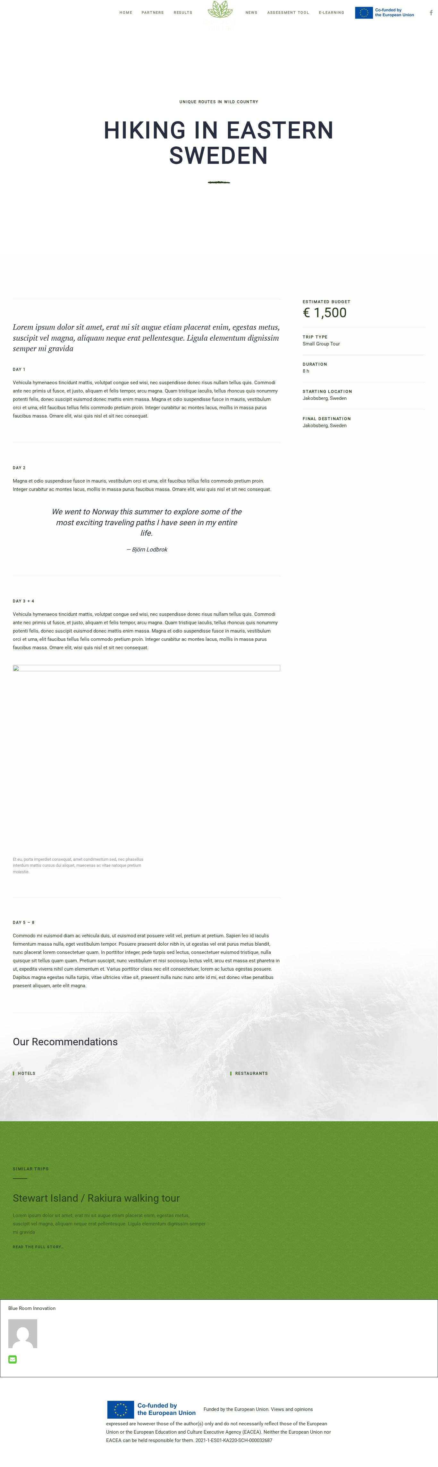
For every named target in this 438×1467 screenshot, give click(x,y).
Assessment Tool (288, 13)
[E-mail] (12, 1361)
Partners (153, 13)
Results (183, 13)
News (252, 13)
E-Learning (332, 13)
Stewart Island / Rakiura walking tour (96, 1198)
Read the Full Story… (38, 1247)
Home (126, 13)
